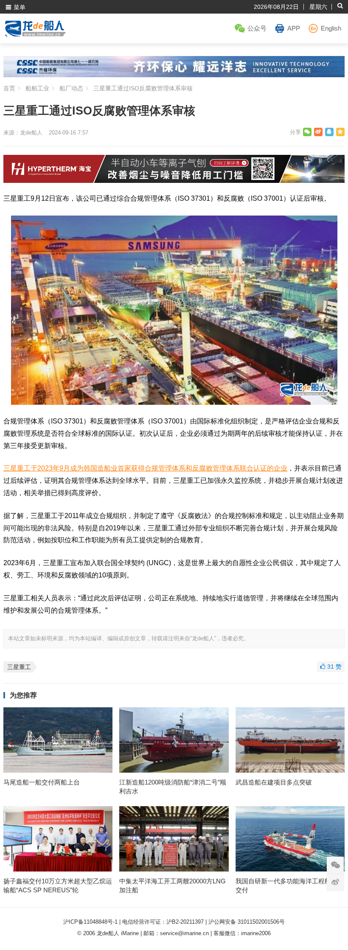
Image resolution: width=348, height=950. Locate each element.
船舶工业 (37, 88)
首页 (9, 88)
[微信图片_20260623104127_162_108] (174, 180)
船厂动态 (71, 88)
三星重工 (19, 667)
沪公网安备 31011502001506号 (246, 922)
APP (293, 28)
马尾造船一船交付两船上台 (41, 782)
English (331, 28)
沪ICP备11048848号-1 (90, 922)
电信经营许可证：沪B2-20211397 (163, 922)
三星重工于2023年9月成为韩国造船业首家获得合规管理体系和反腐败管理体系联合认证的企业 (145, 468)
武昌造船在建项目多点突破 (274, 782)
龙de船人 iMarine (118, 933)
